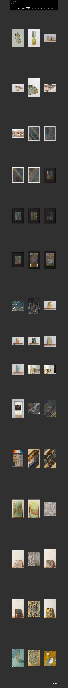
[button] (34, 8)
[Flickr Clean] (56, 683)
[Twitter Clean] (53, 683)
